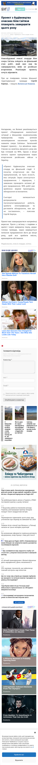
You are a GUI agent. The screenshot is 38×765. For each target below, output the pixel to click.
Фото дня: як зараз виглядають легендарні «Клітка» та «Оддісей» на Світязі (19, 427)
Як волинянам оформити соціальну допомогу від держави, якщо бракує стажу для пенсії (19, 534)
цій (33, 747)
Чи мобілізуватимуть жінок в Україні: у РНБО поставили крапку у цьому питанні (18, 501)
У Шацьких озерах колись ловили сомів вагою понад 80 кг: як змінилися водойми (8, 431)
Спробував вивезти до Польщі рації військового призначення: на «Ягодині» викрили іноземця (17, 588)
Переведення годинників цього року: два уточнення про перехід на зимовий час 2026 (18, 518)
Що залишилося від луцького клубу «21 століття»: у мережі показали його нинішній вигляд (18, 553)
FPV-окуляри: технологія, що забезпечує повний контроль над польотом (17, 569)
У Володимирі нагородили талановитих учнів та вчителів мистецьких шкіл (17, 596)
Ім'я (5, 378)
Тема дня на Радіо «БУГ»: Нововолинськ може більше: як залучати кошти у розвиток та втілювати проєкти (19, 543)
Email (5, 386)
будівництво (17, 34)
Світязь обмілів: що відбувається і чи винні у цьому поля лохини (32, 426)
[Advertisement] (19, 109)
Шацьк (11, 34)
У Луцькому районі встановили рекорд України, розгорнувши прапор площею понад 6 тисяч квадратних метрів (16, 510)
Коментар (7, 360)
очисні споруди (25, 34)
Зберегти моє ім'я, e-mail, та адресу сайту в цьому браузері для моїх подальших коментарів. (20, 394)
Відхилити (19, 760)
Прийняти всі (19, 755)
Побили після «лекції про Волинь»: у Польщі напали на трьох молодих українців (18, 526)
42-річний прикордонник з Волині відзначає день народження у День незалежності (18, 561)
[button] (35, 732)
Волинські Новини (26, 84)
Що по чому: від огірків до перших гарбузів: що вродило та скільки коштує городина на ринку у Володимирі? (18, 578)
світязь (31, 34)
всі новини (19, 602)
